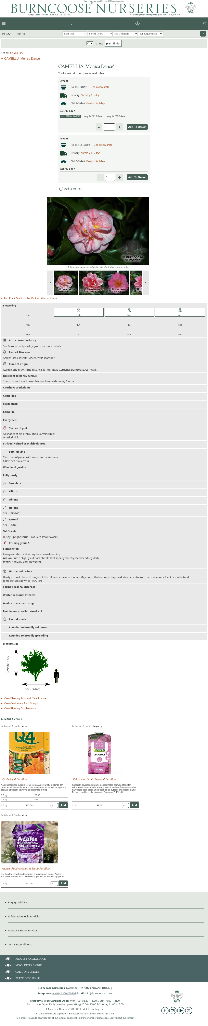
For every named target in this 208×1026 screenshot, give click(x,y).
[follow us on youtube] (180, 1013)
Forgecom (99, 1009)
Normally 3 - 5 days (90, 95)
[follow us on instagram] (173, 1013)
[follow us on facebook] (165, 1013)
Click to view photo (100, 86)
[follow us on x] (188, 1013)
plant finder (113, 43)
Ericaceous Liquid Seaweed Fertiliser (94, 779)
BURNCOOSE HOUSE (27, 978)
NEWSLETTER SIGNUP (28, 965)
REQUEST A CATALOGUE (30, 958)
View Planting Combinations (20, 708)
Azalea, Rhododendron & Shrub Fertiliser (26, 868)
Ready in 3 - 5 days (95, 103)
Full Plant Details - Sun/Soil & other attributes (30, 298)
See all (5, 53)
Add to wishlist (70, 189)
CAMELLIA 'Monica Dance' (22, 58)
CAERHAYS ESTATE (27, 971)
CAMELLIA (16, 53)
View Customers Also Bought (21, 703)
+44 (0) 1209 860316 (64, 993)
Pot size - (75, 86)
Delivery (75, 95)
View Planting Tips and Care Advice (25, 698)
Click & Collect (78, 103)
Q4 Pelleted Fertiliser (14, 779)
